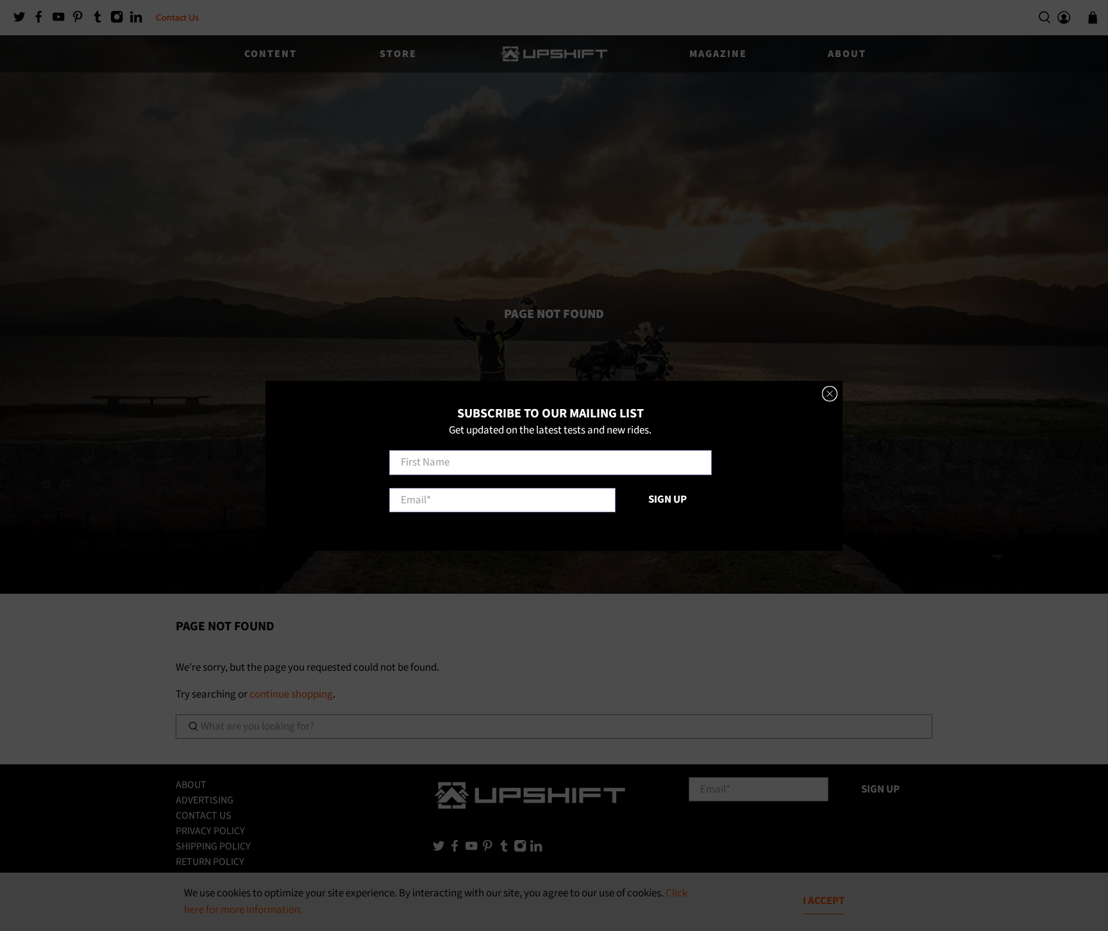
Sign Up (667, 499)
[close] (829, 393)
